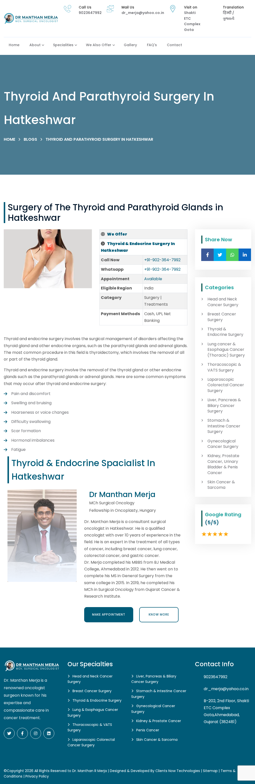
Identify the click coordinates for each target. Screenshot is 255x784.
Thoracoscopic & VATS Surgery (224, 367)
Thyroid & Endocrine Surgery (225, 331)
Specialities (63, 44)
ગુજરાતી (228, 18)
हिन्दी (227, 12)
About (35, 44)
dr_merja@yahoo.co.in (143, 12)
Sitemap (210, 770)
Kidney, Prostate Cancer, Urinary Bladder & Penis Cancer (223, 464)
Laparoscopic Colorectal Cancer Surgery (225, 385)
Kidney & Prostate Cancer (158, 720)
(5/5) (212, 522)
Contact (174, 44)
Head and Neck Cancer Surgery (222, 301)
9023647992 (90, 12)
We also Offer (98, 44)
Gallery (130, 44)
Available (153, 279)
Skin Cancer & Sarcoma (221, 484)
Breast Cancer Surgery (221, 316)
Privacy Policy (37, 776)
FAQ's (152, 44)
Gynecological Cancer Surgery (222, 443)
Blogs (30, 139)
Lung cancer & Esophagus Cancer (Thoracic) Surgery (226, 349)
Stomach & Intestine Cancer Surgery (223, 426)
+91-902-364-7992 (162, 260)
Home (14, 44)
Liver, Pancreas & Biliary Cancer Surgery (224, 405)
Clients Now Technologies (177, 770)
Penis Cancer (147, 730)
